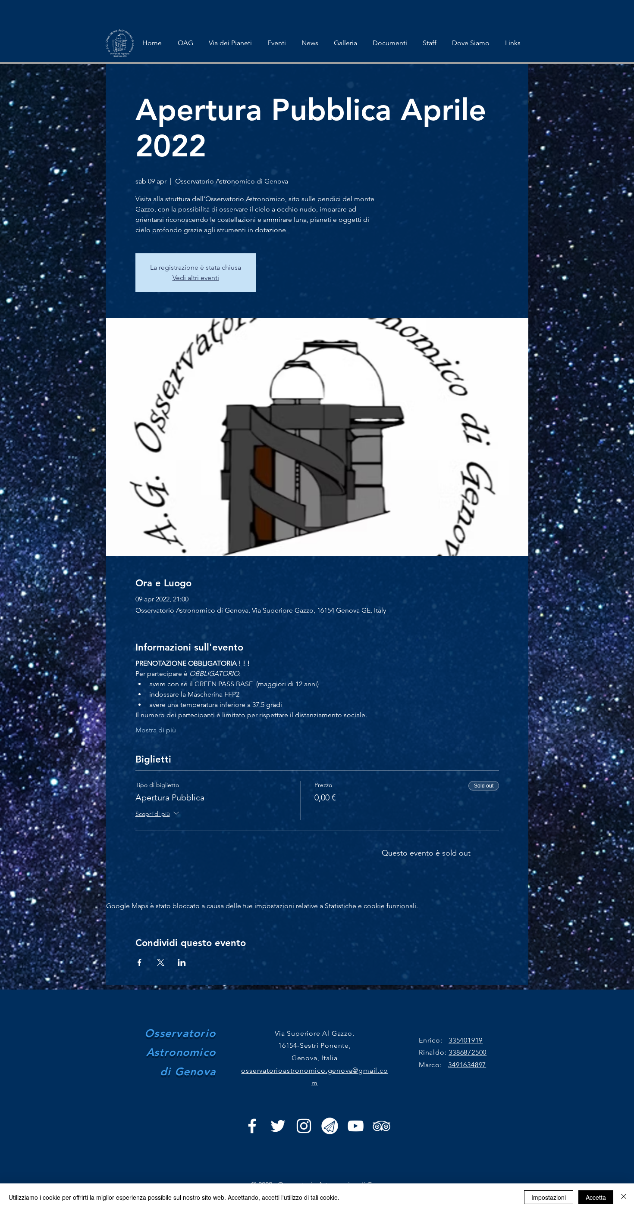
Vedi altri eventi (196, 278)
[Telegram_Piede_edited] (329, 1126)
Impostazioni (548, 1197)
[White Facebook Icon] (252, 1126)
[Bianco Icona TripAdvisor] (381, 1126)
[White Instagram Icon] (304, 1126)
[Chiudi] (623, 1197)
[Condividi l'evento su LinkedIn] (182, 962)
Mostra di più (155, 730)
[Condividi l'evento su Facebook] (139, 962)
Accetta (596, 1197)
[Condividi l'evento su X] (161, 962)
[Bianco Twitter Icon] (278, 1126)
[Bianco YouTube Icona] (355, 1126)
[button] (277, 43)
